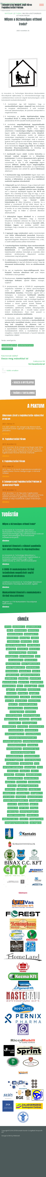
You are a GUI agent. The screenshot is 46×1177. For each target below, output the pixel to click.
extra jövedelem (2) (16, 660)
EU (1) (37, 656)
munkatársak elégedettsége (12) (22, 752)
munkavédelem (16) (32, 756)
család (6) (34, 638)
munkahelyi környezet (25, 345)
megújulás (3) (36, 719)
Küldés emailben (12, 370)
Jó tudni (17, 13)
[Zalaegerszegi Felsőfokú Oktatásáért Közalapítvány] (8, 1106)
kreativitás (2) (30, 712)
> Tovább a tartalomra (23, 393)
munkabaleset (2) (31, 730)
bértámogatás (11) (31, 634)
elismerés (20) (23, 649)
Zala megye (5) (35, 823)
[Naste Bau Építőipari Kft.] (23, 996)
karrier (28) (9, 701)
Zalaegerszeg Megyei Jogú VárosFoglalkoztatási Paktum (17, 6)
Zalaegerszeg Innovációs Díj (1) (16, 823)
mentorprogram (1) (30, 723)
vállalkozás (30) (32, 815)
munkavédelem (7, 349)
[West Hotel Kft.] (31, 1061)
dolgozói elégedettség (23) (15, 645)
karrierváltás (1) (21, 701)
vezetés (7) (24, 819)
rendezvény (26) (34, 782)
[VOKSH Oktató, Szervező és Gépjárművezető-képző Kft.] (37, 1094)
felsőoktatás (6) (11, 671)
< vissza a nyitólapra (23, 382)
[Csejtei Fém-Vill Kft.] (15, 870)
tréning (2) (34, 808)
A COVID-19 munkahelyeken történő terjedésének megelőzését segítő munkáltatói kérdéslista (18, 573)
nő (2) (37, 763)
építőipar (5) (32, 653)
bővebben (5, 434)
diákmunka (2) (26, 641)
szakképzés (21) (9, 793)
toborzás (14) (13, 808)
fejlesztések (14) (31, 660)
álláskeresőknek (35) (15, 634)
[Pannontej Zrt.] (23, 1007)
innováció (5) (11, 693)
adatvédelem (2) (19, 627)
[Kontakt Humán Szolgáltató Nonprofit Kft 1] (27, 834)
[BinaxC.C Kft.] (23, 862)
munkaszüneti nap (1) (31, 749)
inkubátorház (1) (34, 690)
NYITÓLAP (8, 13)
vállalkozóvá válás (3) (10, 819)
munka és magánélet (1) (14, 760)
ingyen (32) (11, 690)
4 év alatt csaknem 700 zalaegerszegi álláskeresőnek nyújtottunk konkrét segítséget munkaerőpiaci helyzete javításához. (22, 429)
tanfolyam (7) (21, 797)
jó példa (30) (24, 697)
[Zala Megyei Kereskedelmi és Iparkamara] (9, 854)
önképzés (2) (24, 771)
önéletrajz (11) (13, 771)
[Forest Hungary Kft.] (23, 914)
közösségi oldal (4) (17, 712)
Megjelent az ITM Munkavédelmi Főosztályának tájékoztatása (19, 603)
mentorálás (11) (15, 723)
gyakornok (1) (24, 682)
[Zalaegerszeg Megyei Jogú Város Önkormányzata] (9, 834)
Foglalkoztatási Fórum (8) (30, 675)
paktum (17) (20, 775)
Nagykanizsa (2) (12, 763)
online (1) (34, 771)
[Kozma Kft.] (23, 976)
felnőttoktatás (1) (33, 667)
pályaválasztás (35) (31, 778)
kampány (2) (35, 697)
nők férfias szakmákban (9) (13, 767)
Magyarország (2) (11, 719)
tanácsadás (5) (8, 797)
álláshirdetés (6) (20, 630)
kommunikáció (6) (30, 708)
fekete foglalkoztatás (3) (31, 664)
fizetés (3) (36, 671)
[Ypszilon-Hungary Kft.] (23, 1072)
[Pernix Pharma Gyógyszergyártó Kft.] (23, 1018)
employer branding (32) (17, 653)
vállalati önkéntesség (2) (16, 815)
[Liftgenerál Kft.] (23, 985)
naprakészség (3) (26, 763)
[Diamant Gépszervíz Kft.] (36, 870)
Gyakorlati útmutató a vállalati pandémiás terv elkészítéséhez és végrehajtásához (21, 547)
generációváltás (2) (10, 682)
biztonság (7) (24, 638)
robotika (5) (12, 786)
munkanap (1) (33, 745)
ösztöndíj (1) (9, 775)
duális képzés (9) (33, 645)
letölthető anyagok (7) (31, 715)
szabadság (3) (22, 789)
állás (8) (10, 630)
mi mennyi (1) (22, 726)
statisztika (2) (10, 789)
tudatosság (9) (13, 812)
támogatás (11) (36, 793)
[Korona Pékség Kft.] (23, 967)
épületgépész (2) (12, 656)
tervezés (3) (12, 804)
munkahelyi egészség (9, 345)
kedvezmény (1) (34, 701)
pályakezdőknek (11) (33, 775)
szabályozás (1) (34, 789)
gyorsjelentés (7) (37, 682)
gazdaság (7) (23, 678)
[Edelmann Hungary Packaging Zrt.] (23, 892)
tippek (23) (34, 804)
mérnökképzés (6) (9, 726)
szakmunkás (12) (23, 793)
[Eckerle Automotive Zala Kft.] (16, 881)
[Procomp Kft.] (23, 1029)
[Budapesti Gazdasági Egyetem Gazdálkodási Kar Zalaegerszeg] (19, 1094)
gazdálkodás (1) (11, 678)
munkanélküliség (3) (14, 749)
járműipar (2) (22, 693)
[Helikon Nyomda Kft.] (30, 946)
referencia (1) (21, 782)
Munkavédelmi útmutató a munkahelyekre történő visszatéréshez (21, 594)
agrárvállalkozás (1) (34, 627)
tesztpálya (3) (23, 804)
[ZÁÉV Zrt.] (8, 1094)
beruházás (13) (12, 638)
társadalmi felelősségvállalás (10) (16, 800)
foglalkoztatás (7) (12, 675)
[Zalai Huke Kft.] (23, 1083)
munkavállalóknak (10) (15, 756)
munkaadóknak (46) (16, 730)
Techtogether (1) (36, 800)
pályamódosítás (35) (15, 778)
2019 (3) (8, 627)
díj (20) (35, 641)
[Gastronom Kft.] (32, 935)
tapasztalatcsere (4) (35, 797)
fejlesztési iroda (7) (13, 664)
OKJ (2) (39, 767)
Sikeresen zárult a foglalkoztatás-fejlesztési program (23, 417)
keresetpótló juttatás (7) (28, 704)
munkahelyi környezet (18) (32, 741)
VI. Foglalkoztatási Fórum (14, 439)
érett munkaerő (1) (26, 656)
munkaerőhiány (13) (33, 734)
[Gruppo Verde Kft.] (17, 946)
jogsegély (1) (34, 693)
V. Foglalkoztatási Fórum (13, 461)
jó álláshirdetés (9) (11, 697)
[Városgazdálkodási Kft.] (13, 1061)
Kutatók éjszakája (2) (14, 715)
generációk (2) (35, 678)
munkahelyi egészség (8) (12, 741)
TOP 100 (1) (24, 808)
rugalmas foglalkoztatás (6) (28, 786)
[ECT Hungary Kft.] (37, 881)
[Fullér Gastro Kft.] (23, 924)
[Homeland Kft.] (23, 957)
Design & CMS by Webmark (11, 1136)
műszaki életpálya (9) (32, 760)
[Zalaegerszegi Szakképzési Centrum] (29, 1106)
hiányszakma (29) (9, 686)
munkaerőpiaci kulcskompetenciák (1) (22, 738)
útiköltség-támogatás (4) (29, 812)
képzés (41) (13, 704)
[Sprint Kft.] (29, 1050)
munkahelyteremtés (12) (17, 745)
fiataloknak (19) (24, 671)
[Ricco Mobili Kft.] (23, 1040)
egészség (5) (11, 649)
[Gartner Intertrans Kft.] (17, 935)
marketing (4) (24, 719)
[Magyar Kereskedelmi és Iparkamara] (34, 854)
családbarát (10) (13, 641)
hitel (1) (20, 686)
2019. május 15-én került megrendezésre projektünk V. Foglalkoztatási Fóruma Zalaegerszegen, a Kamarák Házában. (22, 471)
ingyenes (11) (21, 690)
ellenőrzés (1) (34, 649)
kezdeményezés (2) (15, 708)
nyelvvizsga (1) (30, 767)
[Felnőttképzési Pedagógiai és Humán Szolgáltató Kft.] (28, 1094)
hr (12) (41, 686)
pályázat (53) (10, 782)
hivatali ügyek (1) (31, 686)
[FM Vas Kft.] (23, 903)
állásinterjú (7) (33, 630)
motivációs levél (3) (36, 726)
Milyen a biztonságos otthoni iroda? (19, 524)
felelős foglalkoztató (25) (16, 667)
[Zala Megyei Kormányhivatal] (23, 844)
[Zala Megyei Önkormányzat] (21, 854)
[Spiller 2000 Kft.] (9, 1050)
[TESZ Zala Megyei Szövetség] (23, 1117)
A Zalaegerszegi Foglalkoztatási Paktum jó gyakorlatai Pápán (21, 483)
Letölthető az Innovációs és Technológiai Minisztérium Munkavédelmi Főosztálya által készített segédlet (22, 583)
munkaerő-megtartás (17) (14, 734)
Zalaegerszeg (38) (36, 819)
